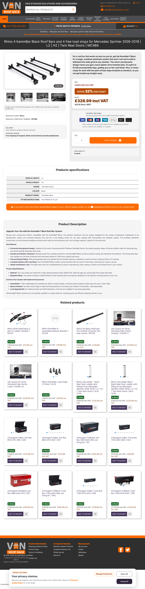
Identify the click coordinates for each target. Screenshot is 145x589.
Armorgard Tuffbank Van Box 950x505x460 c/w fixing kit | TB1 (88, 440)
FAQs (119, 3)
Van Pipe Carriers (63, 19)
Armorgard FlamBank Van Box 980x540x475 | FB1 (19, 492)
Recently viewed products (63, 546)
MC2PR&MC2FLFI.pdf (49, 200)
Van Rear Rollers (55, 19)
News (31, 555)
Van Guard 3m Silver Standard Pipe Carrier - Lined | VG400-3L (18, 384)
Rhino (22, 116)
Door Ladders (72, 19)
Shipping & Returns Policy (38, 546)
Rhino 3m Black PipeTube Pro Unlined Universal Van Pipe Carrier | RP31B (88, 331)
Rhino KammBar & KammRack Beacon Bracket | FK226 (55, 330)
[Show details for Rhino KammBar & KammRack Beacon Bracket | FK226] (55, 318)
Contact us (33, 558)
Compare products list (61, 549)
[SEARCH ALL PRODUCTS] (73, 9)
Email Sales (86, 26)
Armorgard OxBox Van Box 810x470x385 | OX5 (19, 439)
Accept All (124, 581)
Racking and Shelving (97, 19)
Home (4, 19)
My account (82, 546)
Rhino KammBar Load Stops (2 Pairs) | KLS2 (55, 383)
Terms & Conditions (36, 552)
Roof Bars (47, 19)
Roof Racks (38, 19)
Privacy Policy (34, 549)
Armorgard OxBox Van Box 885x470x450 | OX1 (54, 439)
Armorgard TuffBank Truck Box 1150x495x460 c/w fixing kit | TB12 (54, 493)
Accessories (30, 19)
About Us (103, 3)
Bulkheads (115, 19)
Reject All (124, 574)
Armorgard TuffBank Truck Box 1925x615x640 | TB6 (123, 492)
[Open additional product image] (10, 97)
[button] (18, 323)
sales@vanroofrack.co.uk (116, 9)
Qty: (76, 135)
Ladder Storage (80, 19)
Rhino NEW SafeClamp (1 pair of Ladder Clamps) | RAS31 (18, 331)
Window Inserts (123, 19)
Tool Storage (106, 19)
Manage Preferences (104, 574)
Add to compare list (26, 352)
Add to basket (15, 352)
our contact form (126, 207)
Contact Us (126, 3)
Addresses (82, 552)
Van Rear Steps (89, 19)
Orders (80, 549)
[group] (20, 318)
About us (56, 555)
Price (77, 97)
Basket (80, 555)
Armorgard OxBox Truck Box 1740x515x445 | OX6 (89, 492)
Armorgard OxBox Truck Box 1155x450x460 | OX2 (124, 439)
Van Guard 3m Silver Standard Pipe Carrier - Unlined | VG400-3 (121, 331)
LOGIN (137, 3)
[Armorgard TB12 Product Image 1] (55, 480)
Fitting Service (112, 3)
